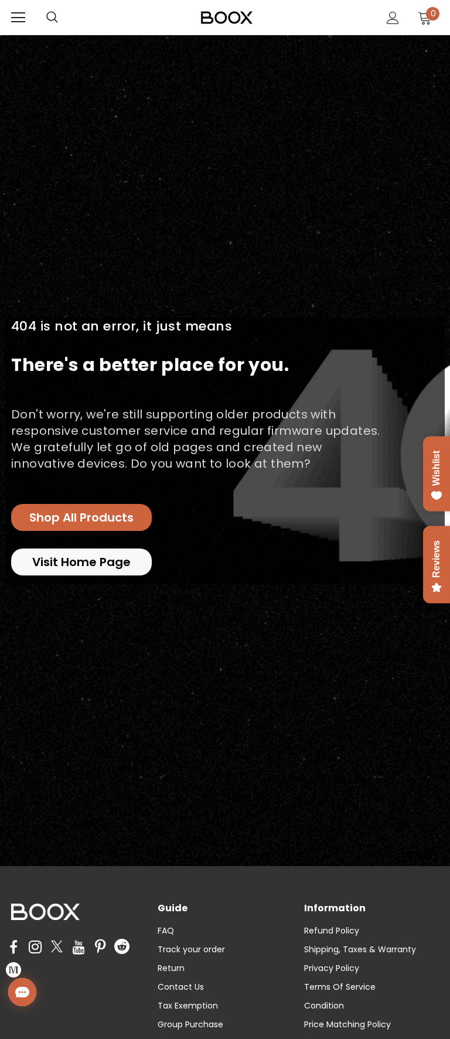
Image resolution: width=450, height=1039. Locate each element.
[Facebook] (13, 947)
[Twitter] (56, 947)
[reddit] (121, 945)
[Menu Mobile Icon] (18, 18)
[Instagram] (35, 947)
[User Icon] (393, 18)
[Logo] (226, 17)
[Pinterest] (100, 947)
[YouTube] (78, 947)
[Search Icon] (63, 17)
